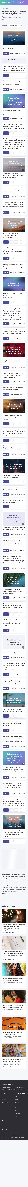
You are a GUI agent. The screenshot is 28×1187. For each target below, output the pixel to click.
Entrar (19, 2)
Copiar (11, 53)
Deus (16, 1085)
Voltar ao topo (19, 1112)
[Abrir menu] (24, 2)
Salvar (20, 53)
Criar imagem (6, 53)
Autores (4, 1074)
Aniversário (18, 1080)
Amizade (17, 1091)
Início (3, 8)
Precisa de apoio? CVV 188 (8, 1112)
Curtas (16, 1082)
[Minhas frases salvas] (14, 2)
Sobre (3, 1098)
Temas (3, 1071)
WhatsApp (15, 53)
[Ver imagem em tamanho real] (14, 38)
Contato (4, 1101)
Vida (16, 1071)
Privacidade (5, 1104)
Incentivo (17, 1088)
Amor (16, 1074)
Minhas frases (5, 1077)
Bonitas (6, 8)
